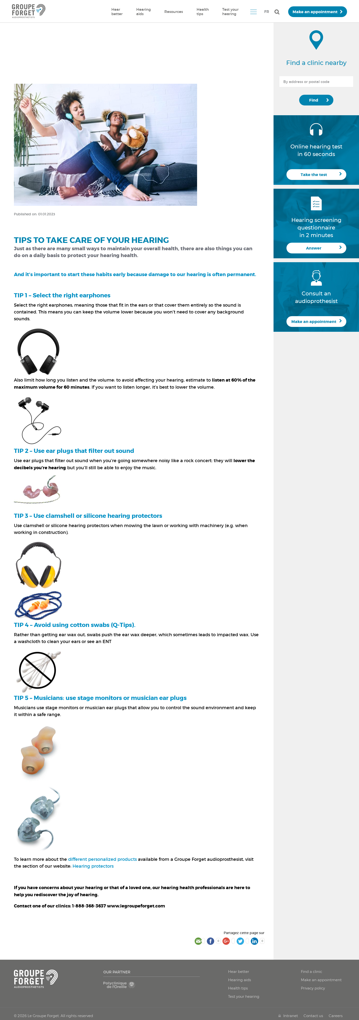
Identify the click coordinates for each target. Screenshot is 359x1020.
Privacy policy (313, 988)
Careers (336, 1016)
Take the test (314, 174)
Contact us (313, 1016)
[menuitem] (117, 11)
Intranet (290, 1016)
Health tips (203, 11)
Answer (313, 248)
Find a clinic (311, 971)
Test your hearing (230, 11)
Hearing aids (143, 11)
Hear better (117, 11)
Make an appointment (315, 12)
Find (313, 100)
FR (266, 11)
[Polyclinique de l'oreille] (126, 987)
